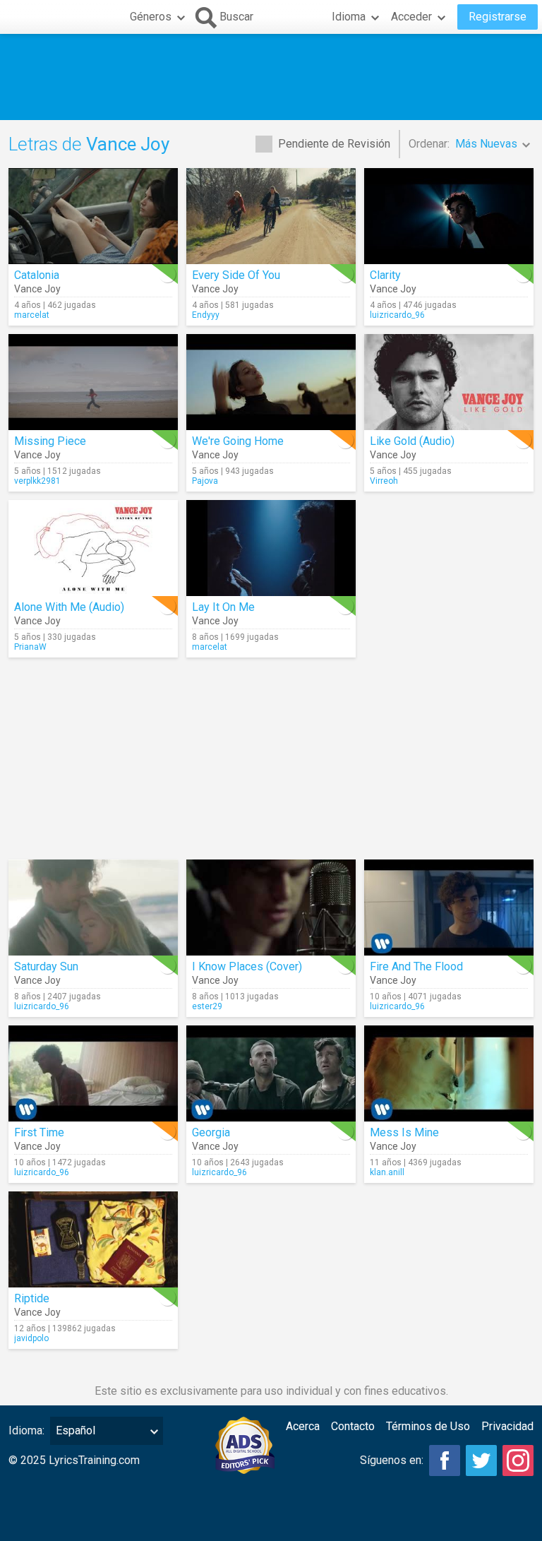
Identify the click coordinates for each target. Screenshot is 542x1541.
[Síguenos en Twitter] (481, 1460)
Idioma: (26, 1430)
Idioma (349, 16)
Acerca (303, 1426)
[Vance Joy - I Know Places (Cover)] (271, 907)
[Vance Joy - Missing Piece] (93, 382)
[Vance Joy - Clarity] (449, 216)
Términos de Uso (428, 1426)
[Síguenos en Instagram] (518, 1460)
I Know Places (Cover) (247, 966)
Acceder (411, 16)
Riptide (31, 1298)
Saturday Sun (46, 966)
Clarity (385, 275)
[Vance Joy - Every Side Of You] (271, 216)
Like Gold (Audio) (412, 441)
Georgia (211, 1132)
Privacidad (507, 1426)
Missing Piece (50, 441)
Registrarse (497, 16)
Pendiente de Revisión (334, 143)
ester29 (207, 1006)
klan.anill (387, 1172)
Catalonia (36, 275)
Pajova (205, 481)
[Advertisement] (271, 77)
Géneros (150, 16)
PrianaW (30, 647)
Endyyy (205, 315)
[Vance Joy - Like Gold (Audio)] (449, 382)
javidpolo (31, 1338)
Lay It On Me (223, 607)
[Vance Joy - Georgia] (271, 1073)
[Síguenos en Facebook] (444, 1460)
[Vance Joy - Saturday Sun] (93, 907)
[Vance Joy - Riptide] (93, 1239)
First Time (39, 1132)
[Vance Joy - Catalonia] (93, 216)
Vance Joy (37, 288)
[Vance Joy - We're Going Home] (271, 382)
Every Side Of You (236, 275)
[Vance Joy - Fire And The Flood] (449, 907)
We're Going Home (238, 441)
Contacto (353, 1426)
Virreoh (384, 481)
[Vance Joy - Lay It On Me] (271, 548)
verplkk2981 (37, 481)
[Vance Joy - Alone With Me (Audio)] (93, 548)
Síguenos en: (391, 1460)
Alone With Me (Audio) (69, 607)
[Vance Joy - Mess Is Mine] (449, 1073)
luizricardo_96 (397, 315)
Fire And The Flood (416, 966)
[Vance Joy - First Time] (93, 1073)
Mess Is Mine (404, 1132)
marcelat (31, 315)
